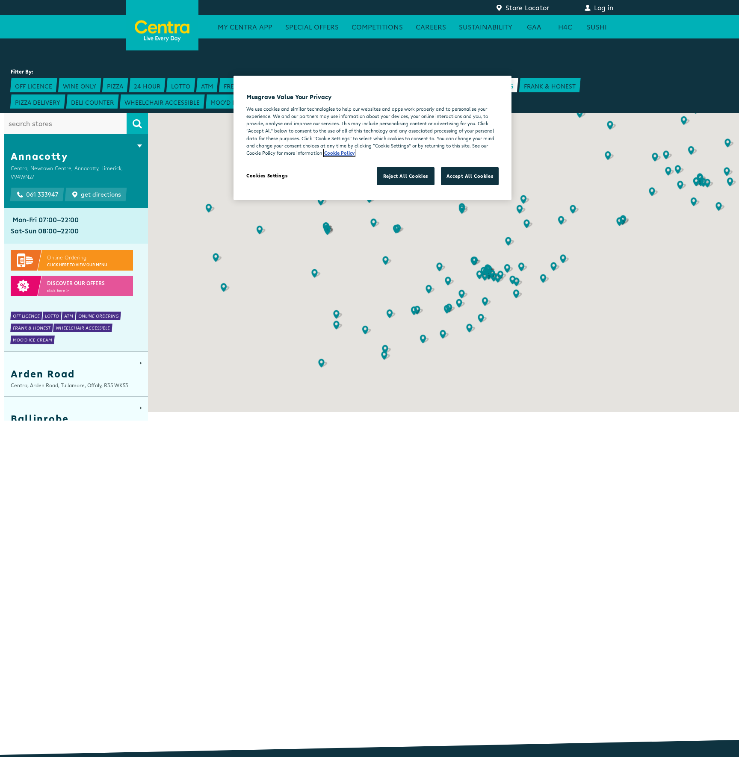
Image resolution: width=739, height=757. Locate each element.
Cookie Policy (339, 153)
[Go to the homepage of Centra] (162, 25)
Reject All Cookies (405, 176)
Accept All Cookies (469, 176)
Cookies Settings (266, 175)
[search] (137, 123)
